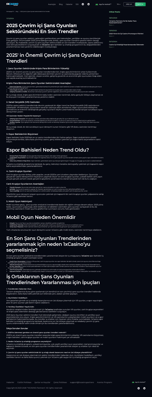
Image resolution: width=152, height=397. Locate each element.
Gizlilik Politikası (24, 382)
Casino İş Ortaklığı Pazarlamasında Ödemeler (126, 45)
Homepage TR (10, 11)
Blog (61, 4)
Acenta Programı (104, 382)
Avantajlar (52, 4)
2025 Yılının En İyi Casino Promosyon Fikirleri (126, 34)
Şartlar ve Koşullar (42, 382)
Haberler (69, 4)
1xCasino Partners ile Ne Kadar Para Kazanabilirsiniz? (122, 22)
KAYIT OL (140, 4)
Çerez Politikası (60, 382)
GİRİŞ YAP (129, 4)
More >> (111, 25)
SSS (77, 4)
